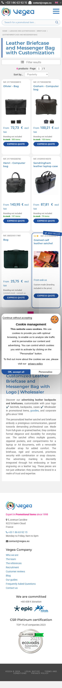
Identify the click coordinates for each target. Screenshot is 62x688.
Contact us (12, 588)
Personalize (45, 371)
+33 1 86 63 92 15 (17, 532)
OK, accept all (16, 371)
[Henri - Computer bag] (16, 182)
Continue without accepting (17, 317)
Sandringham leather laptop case (45, 164)
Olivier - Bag (11, 86)
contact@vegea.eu (42, 3)
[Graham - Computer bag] (46, 105)
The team (11, 559)
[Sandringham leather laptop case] (46, 182)
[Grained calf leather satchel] (46, 259)
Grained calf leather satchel (43, 242)
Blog (8, 575)
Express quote (16, 144)
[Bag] (16, 259)
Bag (5, 239)
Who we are (12, 555)
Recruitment (12, 567)
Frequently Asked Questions (21, 583)
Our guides (11, 579)
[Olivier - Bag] (16, 105)
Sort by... (18, 74)
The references (14, 563)
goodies (34, 410)
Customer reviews (15, 571)
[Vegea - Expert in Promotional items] (18, 15)
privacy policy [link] (35, 363)
